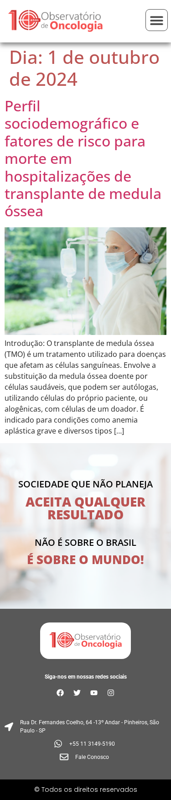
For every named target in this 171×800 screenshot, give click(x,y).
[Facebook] (60, 692)
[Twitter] (77, 692)
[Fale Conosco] (85, 757)
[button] (156, 20)
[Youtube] (94, 692)
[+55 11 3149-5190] (85, 743)
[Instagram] (111, 692)
